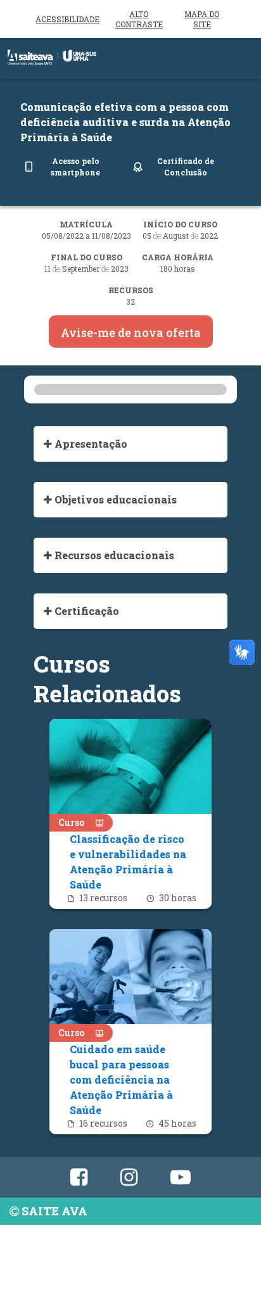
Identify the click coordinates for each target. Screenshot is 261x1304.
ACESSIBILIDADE (67, 19)
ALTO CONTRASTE (139, 19)
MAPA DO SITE (201, 19)
